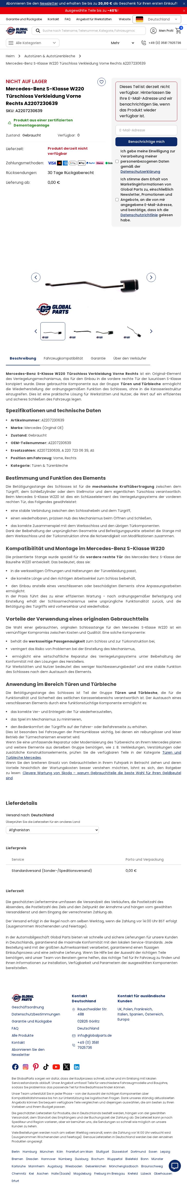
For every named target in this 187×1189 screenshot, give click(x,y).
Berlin (16, 1152)
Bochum (97, 1159)
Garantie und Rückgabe (24, 19)
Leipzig (165, 1152)
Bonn (145, 1159)
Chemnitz (19, 1173)
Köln (60, 1152)
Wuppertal (114, 1159)
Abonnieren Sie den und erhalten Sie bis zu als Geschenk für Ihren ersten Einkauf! (91, 3)
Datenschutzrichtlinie (139, 215)
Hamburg (30, 1152)
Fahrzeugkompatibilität (63, 358)
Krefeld (133, 1173)
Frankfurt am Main (79, 1152)
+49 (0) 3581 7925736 (88, 1045)
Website (125, 19)
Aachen (42, 1173)
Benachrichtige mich (146, 141)
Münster (157, 1159)
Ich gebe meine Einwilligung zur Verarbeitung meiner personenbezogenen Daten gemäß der (148, 161)
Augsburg (54, 1166)
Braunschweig (152, 1166)
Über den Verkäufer (129, 358)
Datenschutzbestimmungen (36, 1014)
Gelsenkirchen (95, 1166)
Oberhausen (163, 1173)
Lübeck (146, 1173)
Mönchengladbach (123, 1166)
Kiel (31, 1173)
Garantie (98, 358)
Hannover (48, 1159)
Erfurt (15, 1181)
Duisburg (81, 1159)
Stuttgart (102, 1152)
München (47, 1152)
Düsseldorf (120, 1152)
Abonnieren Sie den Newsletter (28, 1052)
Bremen (17, 1159)
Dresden (32, 1159)
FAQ (67, 19)
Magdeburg (82, 1173)
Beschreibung (23, 358)
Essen (153, 1152)
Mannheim (36, 1166)
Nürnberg (65, 1159)
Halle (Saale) (61, 1173)
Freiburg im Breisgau (109, 1173)
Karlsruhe (19, 1166)
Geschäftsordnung (28, 1007)
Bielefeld (131, 1159)
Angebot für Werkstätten (94, 19)
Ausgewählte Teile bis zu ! (91, 10)
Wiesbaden (73, 1166)
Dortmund (138, 1152)
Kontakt (53, 19)
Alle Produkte (23, 1035)
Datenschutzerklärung (140, 171)
